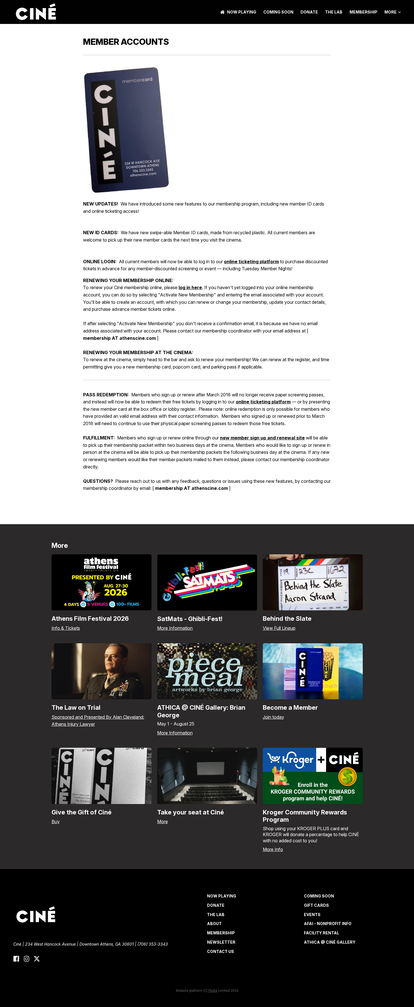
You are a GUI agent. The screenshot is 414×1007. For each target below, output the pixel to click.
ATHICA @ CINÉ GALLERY (329, 942)
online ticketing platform (251, 261)
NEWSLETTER (221, 942)
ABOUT (214, 923)
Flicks (212, 991)
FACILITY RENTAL (321, 932)
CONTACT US (220, 951)
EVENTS (312, 914)
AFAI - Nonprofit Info (327, 923)
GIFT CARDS (316, 905)
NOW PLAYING (241, 12)
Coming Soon (278, 12)
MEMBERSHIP (363, 12)
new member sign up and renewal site (262, 438)
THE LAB (333, 12)
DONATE (309, 12)
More (390, 12)
